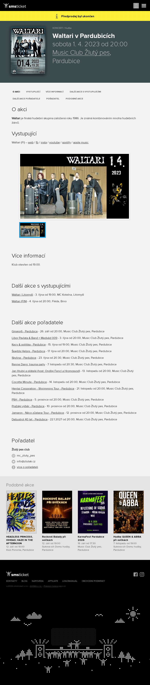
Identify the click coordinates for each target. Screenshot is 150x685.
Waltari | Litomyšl (22, 295)
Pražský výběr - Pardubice (28, 406)
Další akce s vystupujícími (85, 91)
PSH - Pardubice (22, 399)
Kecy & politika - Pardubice (29, 344)
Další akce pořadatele (26, 98)
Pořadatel (52, 98)
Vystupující (33, 91)
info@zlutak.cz (26, 461)
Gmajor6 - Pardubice (25, 331)
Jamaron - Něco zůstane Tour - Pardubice (38, 413)
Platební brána (51, 586)
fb (37, 142)
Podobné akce (74, 98)
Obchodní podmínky (93, 581)
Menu (144, 6)
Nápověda (38, 581)
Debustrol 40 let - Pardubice (30, 419)
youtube (54, 142)
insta (44, 142)
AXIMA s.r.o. (36, 586)
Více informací (54, 91)
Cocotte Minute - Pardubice (29, 382)
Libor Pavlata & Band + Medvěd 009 (34, 338)
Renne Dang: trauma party (28, 364)
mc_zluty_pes (26, 455)
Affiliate (53, 581)
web (30, 142)
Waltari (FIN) (19, 301)
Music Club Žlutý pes (81, 53)
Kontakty (11, 581)
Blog (24, 581)
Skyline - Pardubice (24, 358)
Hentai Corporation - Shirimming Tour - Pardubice (43, 388)
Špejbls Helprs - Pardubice (28, 351)
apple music (81, 142)
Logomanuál (69, 581)
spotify (66, 142)
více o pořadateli (27, 467)
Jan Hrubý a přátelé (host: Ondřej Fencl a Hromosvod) (46, 371)
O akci (16, 91)
